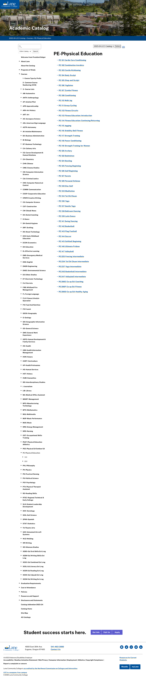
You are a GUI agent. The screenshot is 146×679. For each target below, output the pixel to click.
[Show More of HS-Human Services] (21, 369)
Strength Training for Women (74, 146)
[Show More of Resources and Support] (19, 596)
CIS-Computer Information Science (33, 173)
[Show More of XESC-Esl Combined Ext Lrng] (21, 562)
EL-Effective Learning (31, 251)
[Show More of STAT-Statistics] (21, 523)
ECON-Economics (29, 243)
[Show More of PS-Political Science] (21, 478)
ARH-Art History (29, 110)
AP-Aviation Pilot (29, 102)
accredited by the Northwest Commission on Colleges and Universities (50, 668)
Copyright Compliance (94, 660)
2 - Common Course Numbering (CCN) (30, 84)
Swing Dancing (68, 221)
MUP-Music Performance (32, 418)
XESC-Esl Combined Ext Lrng (34, 562)
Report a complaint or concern (15, 663)
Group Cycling (68, 105)
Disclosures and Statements (32, 600)
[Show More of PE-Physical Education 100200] (21, 453)
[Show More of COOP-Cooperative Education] (21, 193)
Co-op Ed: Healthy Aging (73, 292)
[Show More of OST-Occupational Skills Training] (21, 435)
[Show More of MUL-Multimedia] (21, 414)
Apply (117, 632)
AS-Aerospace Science (31, 119)
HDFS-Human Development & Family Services (34, 340)
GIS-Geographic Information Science (34, 323)
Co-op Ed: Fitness (70, 287)
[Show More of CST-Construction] (21, 206)
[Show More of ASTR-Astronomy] (21, 127)
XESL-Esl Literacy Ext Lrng (33, 566)
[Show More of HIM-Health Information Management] (21, 350)
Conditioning (67, 95)
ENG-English (28, 262)
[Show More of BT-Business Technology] (21, 144)
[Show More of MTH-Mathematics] (21, 410)
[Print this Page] (123, 47)
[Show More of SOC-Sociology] (21, 511)
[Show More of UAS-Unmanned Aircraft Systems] (21, 532)
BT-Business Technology (32, 144)
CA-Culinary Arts (29, 148)
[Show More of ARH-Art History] (21, 110)
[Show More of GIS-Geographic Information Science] (21, 322)
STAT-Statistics (29, 523)
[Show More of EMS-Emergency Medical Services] (21, 255)
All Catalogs (26, 617)
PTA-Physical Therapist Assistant (32, 488)
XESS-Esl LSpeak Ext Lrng (33, 575)
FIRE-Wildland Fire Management (30, 288)
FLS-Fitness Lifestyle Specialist (31, 299)
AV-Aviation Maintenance (32, 131)
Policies (24, 592)
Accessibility (8, 660)
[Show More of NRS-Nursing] (21, 431)
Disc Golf (66, 186)
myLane (135, 667)
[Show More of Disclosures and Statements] (19, 600)
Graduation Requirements (31, 583)
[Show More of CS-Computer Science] (21, 202)
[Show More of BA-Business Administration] (21, 135)
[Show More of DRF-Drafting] (21, 227)
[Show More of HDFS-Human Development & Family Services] (21, 339)
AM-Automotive (29, 93)
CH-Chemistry (28, 159)
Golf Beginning (68, 171)
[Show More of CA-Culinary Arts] (21, 148)
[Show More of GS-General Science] (21, 328)
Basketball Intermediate (72, 271)
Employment (72, 660)
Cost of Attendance (28, 588)
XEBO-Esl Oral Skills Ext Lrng (34, 551)
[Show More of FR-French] (21, 309)
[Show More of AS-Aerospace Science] (21, 119)
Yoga (64, 201)
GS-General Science (30, 328)
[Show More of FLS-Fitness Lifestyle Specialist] (21, 298)
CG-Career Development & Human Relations (33, 154)
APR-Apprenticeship (30, 106)
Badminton (66, 156)
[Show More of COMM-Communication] (21, 189)
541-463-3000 (57, 647)
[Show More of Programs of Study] (19, 70)
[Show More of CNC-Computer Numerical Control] (21, 183)
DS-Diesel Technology (31, 232)
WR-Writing (27, 543)
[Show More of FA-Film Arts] (21, 283)
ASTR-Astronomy (29, 127)
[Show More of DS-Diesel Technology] (21, 232)
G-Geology (27, 318)
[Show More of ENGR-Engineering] (21, 266)
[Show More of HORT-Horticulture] (21, 361)
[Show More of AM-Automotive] (21, 93)
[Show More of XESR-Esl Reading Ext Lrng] (21, 570)
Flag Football (68, 231)
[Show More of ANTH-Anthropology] (21, 97)
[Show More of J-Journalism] (21, 386)
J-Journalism (27, 386)
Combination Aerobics (71, 65)
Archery (65, 151)
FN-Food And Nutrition (31, 305)
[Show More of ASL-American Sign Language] (21, 123)
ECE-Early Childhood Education (31, 237)
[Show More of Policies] (19, 592)
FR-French (27, 309)
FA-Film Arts (28, 283)
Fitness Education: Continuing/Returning (79, 121)
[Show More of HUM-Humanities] (21, 378)
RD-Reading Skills (30, 493)
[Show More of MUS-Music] (21, 422)
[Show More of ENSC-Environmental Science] (21, 270)
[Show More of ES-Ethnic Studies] (21, 274)
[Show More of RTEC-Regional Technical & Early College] (21, 497)
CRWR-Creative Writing (32, 198)
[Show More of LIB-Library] (21, 390)
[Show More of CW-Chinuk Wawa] (21, 210)
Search (35, 51)
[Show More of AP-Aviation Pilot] (21, 102)
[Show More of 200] (23, 461)
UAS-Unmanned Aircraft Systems (32, 533)
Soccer (65, 236)
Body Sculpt (67, 75)
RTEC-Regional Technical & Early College (33, 499)
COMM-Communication (32, 189)
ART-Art (26, 115)
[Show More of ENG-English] (21, 262)
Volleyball (66, 251)
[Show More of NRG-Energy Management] (21, 427)
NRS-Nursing (28, 431)
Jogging (65, 126)
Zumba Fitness (68, 90)
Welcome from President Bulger (33, 57)
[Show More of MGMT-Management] (21, 399)
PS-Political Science (31, 478)
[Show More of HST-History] (21, 373)
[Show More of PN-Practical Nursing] (21, 474)
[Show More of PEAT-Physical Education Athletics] (21, 442)
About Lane (25, 61)
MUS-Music (27, 423)
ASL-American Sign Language (34, 123)
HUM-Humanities (29, 378)
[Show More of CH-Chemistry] (21, 159)
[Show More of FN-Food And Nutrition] (21, 305)
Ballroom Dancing (70, 211)
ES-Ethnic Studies (30, 275)
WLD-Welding (28, 539)
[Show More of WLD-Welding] (21, 538)
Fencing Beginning (70, 166)
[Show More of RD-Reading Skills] (21, 493)
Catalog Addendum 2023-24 (32, 604)
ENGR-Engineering (30, 266)
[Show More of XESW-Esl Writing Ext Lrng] (21, 579)
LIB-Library (27, 391)
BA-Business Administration (33, 136)
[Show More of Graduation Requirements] (19, 583)
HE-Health (27, 346)
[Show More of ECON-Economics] (21, 242)
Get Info (96, 632)
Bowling (65, 161)
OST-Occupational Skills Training (32, 436)
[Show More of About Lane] (19, 61)
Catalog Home (26, 609)
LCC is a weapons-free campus (15, 672)
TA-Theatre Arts (29, 528)
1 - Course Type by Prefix (32, 78)
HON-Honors (28, 357)
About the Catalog (28, 66)
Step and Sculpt (69, 80)
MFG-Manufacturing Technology (31, 404)
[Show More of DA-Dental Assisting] (21, 215)
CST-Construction (30, 206)
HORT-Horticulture (30, 361)
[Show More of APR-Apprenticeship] (21, 106)
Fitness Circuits (68, 110)
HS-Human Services (30, 369)
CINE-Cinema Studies (31, 168)
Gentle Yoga (67, 206)
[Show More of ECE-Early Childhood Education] (21, 236)
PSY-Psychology (29, 482)
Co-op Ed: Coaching (71, 282)
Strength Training (69, 136)
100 (25, 457)
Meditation (67, 191)
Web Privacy (43, 660)
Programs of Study (28, 70)
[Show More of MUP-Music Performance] (21, 418)
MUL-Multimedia (29, 414)
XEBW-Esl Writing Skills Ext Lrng (33, 557)
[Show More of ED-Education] (21, 247)
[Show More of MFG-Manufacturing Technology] (21, 403)
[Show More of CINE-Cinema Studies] (21, 168)
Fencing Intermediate (71, 256)
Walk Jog (65, 100)
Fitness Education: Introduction (75, 115)
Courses (30, 38)
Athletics (81, 660)
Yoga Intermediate (70, 266)
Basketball (66, 226)
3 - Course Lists (28, 89)
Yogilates (66, 85)
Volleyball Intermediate (72, 277)
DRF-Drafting (28, 228)
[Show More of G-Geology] (21, 317)
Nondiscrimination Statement (25, 660)
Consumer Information (57, 660)
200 (25, 461)
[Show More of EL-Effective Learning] (21, 251)
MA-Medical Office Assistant (34, 395)
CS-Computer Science (31, 202)
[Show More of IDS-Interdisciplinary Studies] (21, 382)
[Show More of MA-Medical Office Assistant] (21, 395)
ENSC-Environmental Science (34, 270)
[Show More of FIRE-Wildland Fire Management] (21, 287)
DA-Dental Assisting (30, 215)
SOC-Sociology (29, 511)
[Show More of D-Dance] (21, 219)
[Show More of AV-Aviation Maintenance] (21, 131)
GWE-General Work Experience (30, 334)
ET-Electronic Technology (33, 279)
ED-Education (28, 247)
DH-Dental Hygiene (30, 223)
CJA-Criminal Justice (31, 179)
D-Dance (26, 219)
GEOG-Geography (30, 313)
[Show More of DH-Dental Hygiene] (21, 223)
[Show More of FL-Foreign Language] (21, 294)
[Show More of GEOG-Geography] (21, 313)
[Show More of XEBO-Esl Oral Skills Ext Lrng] (21, 551)
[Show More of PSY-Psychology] (21, 482)
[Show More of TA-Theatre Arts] (21, 528)
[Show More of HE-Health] (21, 346)
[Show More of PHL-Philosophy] (21, 465)
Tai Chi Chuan (68, 196)
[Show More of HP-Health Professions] (21, 365)
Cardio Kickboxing (70, 70)
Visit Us (106, 632)
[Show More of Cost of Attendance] (19, 587)
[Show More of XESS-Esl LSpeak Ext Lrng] (21, 575)
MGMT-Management (31, 399)
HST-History (28, 374)
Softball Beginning (70, 241)
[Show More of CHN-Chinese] (21, 163)
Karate (65, 176)
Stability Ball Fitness (71, 131)
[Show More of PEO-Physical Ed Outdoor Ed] (21, 448)
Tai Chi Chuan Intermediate (74, 261)
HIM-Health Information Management (32, 351)
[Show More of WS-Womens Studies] (21, 547)
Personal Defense (69, 181)
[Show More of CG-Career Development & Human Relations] (21, 152)
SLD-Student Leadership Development (32, 505)
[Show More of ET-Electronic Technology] (21, 279)
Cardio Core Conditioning (72, 60)
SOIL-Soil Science (30, 515)
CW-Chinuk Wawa (29, 211)
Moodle (124, 667)
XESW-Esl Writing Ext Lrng (33, 579)
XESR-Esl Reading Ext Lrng (33, 571)
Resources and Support (30, 596)
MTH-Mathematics (30, 410)
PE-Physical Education (31, 453)
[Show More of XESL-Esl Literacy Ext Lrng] (21, 566)
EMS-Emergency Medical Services (32, 256)
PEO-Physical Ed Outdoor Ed (34, 449)
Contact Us (55, 649)
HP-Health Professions (31, 365)
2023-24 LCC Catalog (17, 38)
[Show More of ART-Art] (21, 114)
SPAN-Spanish (28, 519)
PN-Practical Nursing (31, 474)
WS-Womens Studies (31, 547)
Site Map (24, 613)
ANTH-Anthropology (31, 98)
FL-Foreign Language (31, 294)
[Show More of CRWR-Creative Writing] (21, 198)
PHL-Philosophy (29, 466)
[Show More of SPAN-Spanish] (21, 519)
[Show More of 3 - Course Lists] (21, 89)
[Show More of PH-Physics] (21, 470)
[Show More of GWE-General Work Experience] (21, 332)
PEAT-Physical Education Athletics (32, 443)
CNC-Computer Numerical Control (33, 184)
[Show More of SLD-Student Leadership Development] (21, 504)
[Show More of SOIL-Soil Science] (21, 515)
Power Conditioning (70, 141)
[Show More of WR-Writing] (21, 543)
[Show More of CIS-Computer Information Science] (21, 172)
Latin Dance (67, 216)
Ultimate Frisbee (69, 246)
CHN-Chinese (28, 163)
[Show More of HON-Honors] (21, 357)
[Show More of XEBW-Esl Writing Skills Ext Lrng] (21, 555)
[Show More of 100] (23, 457)
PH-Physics (27, 470)
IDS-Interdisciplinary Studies (34, 382)
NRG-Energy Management (33, 427)
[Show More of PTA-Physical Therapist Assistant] (21, 486)
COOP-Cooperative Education (34, 194)
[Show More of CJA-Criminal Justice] (21, 178)
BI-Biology (27, 140)
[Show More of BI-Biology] (21, 140)
